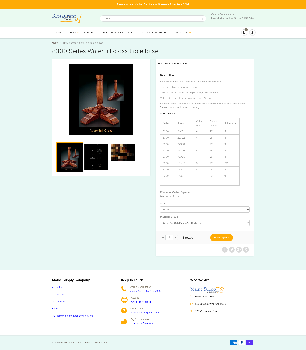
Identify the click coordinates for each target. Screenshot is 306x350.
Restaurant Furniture (72, 342)
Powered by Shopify (96, 342)
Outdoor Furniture (154, 32)
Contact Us (58, 294)
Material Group (169, 217)
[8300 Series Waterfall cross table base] (101, 100)
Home (58, 32)
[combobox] (153, 18)
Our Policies (58, 301)
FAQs (55, 308)
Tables (71, 32)
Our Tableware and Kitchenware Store (72, 315)
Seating (89, 32)
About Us (181, 32)
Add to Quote (221, 237)
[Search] (202, 19)
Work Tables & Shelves (117, 32)
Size (162, 203)
